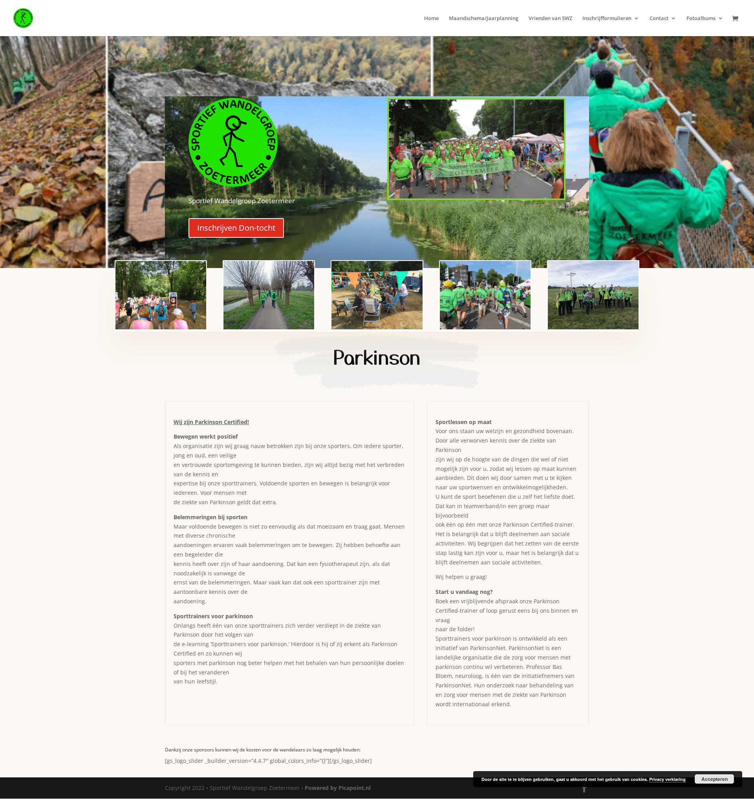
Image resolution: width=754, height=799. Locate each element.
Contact (659, 18)
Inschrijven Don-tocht (236, 227)
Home (431, 18)
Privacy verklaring (667, 779)
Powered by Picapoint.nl (338, 788)
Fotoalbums (701, 18)
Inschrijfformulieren (606, 18)
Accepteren (714, 778)
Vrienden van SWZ (550, 18)
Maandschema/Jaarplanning (483, 18)
